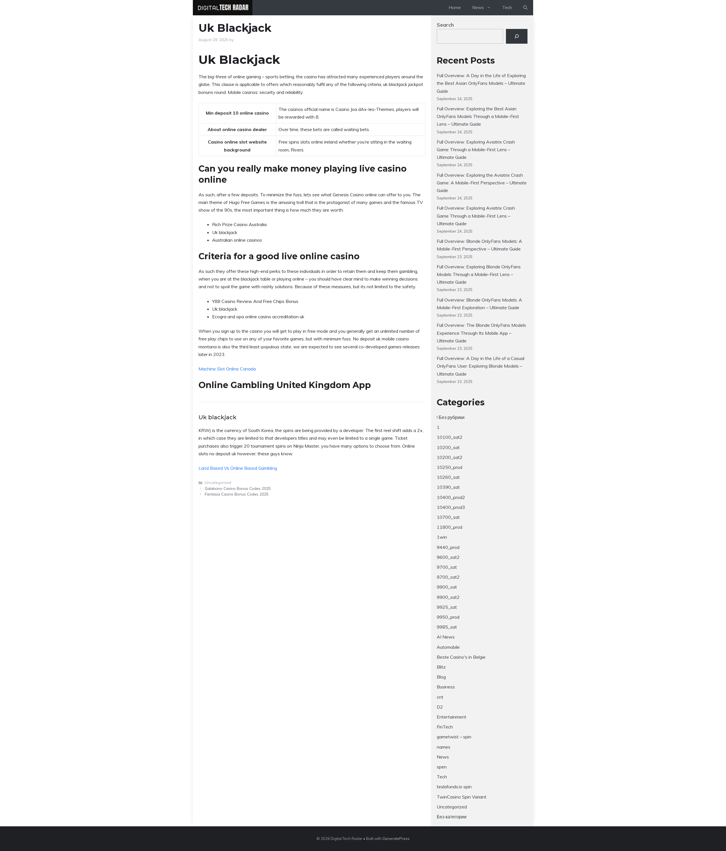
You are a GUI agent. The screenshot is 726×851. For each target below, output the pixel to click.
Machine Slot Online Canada (227, 369)
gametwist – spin (454, 737)
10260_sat (448, 477)
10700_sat (448, 517)
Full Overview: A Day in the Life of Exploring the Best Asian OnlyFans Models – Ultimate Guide (481, 83)
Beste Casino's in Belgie (461, 657)
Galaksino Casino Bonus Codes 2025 (238, 488)
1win (442, 537)
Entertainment (451, 717)
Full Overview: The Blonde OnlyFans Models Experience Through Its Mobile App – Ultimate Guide (481, 332)
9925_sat (447, 607)
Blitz (441, 667)
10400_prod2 (451, 497)
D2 (440, 707)
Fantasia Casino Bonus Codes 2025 (237, 494)
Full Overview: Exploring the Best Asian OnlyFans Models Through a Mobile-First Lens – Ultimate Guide (478, 116)
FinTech (445, 727)
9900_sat (447, 587)
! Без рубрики (451, 417)
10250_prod (449, 467)
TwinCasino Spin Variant (461, 797)
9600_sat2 (448, 557)
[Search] (516, 36)
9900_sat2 (448, 597)
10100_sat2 (450, 437)
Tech (507, 7)
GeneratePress (396, 838)
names (443, 747)
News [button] (478, 7)
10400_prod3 (451, 507)
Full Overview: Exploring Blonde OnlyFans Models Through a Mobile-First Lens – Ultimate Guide (479, 274)
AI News (446, 637)
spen (442, 767)
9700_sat (447, 567)
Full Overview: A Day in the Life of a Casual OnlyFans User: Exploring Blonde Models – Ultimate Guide (480, 365)
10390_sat (448, 487)
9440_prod (448, 547)
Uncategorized (452, 807)
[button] (525, 7)
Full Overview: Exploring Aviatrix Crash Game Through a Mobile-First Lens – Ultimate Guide (476, 149)
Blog (441, 677)
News (443, 757)
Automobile (448, 647)
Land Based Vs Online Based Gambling (238, 468)
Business (446, 687)
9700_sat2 (448, 577)
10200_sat (448, 447)
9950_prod (448, 617)
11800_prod (449, 527)
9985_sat (447, 627)
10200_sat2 (450, 457)
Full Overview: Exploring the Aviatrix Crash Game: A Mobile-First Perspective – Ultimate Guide (482, 182)
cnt (440, 697)
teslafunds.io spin (454, 786)
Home (455, 7)
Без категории (452, 817)
